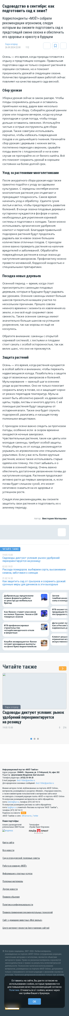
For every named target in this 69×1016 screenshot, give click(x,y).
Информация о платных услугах (17, 873)
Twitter (35, 816)
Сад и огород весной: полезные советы (21, 858)
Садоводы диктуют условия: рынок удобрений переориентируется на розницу (33, 717)
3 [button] (38, 739)
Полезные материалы (13, 881)
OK (34, 1001)
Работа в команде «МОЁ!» (15, 866)
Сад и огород (11, 44)
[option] (34, 703)
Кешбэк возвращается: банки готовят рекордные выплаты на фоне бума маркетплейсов (20, 644)
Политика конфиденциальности (18, 904)
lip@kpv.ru (12, 807)
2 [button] (34, 739)
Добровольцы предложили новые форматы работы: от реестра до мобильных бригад (18, 599)
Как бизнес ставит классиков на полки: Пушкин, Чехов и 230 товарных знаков (20, 614)
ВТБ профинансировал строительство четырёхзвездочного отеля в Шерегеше (19, 629)
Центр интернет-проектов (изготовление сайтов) (26, 928)
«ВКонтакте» (27, 816)
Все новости (8, 850)
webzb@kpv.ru (13, 802)
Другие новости (10, 889)
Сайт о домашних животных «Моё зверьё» (22, 920)
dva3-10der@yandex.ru (26, 780)
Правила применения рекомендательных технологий (28, 912)
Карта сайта (8, 842)
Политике (14, 990)
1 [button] (31, 739)
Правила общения (11, 897)
